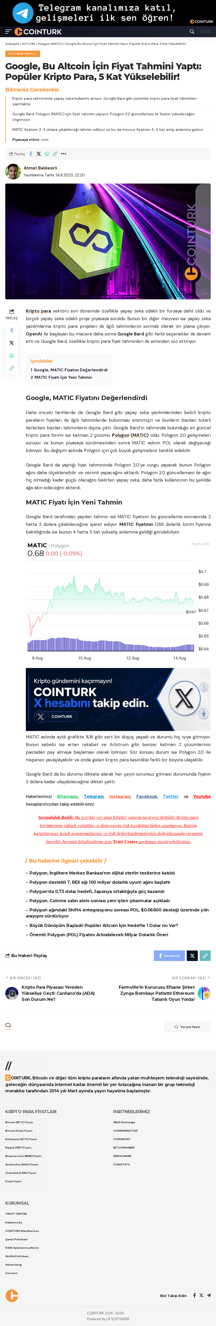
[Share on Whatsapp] (47, 154)
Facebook (146, 796)
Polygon (120, 435)
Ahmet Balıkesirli (40, 168)
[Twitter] (201, 1296)
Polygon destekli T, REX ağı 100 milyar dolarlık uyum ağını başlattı (100, 882)
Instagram (119, 796)
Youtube (202, 796)
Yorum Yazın (190, 1027)
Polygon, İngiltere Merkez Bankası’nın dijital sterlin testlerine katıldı (102, 873)
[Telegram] (209, 1296)
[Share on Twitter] (38, 154)
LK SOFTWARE (117, 1319)
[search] (192, 31)
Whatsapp (67, 796)
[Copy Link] (55, 154)
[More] (63, 154)
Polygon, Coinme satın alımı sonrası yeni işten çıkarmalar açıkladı (100, 900)
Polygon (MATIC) (50, 44)
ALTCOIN (28, 44)
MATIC (139, 435)
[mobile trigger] (9, 31)
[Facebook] (194, 1296)
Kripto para (38, 311)
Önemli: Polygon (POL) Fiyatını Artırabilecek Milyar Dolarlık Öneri (99, 934)
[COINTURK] (38, 31)
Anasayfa (12, 44)
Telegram (94, 796)
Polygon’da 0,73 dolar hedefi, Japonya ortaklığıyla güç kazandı (97, 891)
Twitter (171, 796)
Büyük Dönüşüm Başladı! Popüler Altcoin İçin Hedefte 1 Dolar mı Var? (104, 925)
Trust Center (125, 841)
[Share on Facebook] (30, 154)
